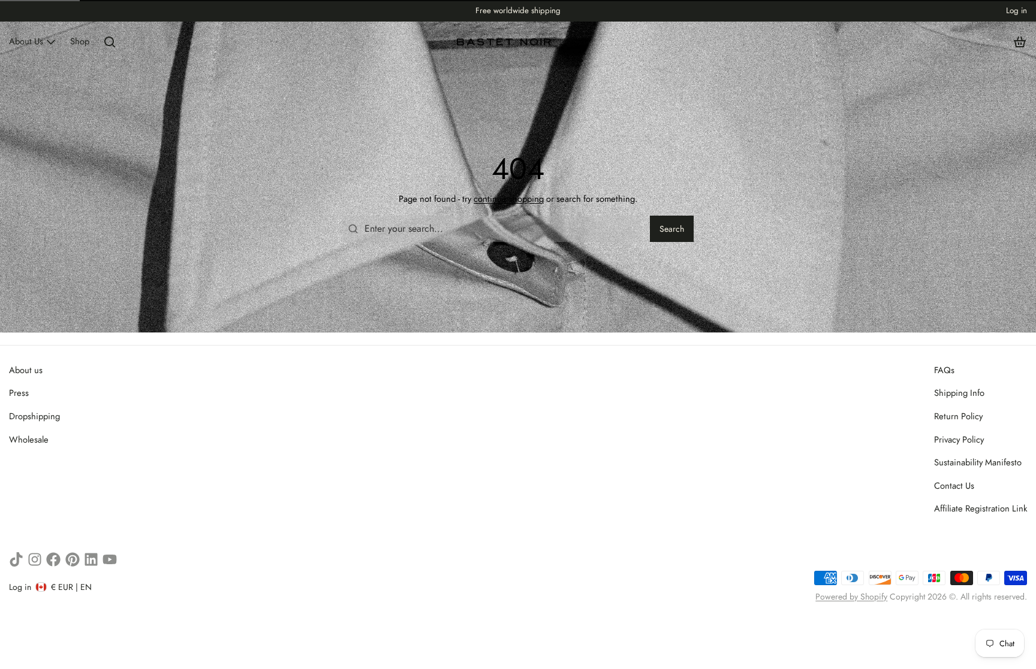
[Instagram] (35, 559)
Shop (79, 41)
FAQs (944, 370)
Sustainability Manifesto (978, 462)
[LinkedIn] (91, 559)
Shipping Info (959, 392)
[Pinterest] (72, 559)
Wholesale (29, 439)
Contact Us (954, 485)
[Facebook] (53, 559)
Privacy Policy (959, 439)
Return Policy (958, 416)
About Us (26, 41)
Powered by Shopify (851, 597)
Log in (1016, 10)
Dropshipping (34, 416)
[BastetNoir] (504, 42)
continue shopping (509, 198)
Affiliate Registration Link (980, 508)
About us (26, 370)
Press (19, 392)
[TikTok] (16, 559)
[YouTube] (110, 559)
